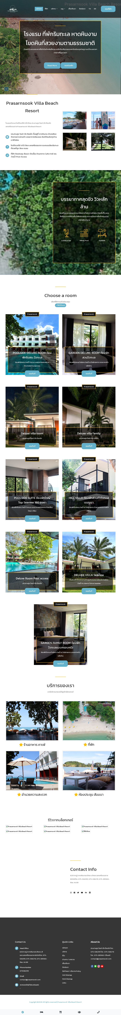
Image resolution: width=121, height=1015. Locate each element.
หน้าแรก (39, 9)
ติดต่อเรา (82, 9)
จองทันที (32, 373)
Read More (44, 65)
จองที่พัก (108, 8)
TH (90, 9)
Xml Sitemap (67, 975)
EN (95, 9)
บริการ (53, 9)
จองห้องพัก (61, 65)
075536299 (24, 971)
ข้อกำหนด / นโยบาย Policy (71, 971)
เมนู (62, 9)
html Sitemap (67, 979)
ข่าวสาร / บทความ (68, 959)
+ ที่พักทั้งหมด (60, 305)
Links (64, 983)
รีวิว (63, 955)
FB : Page (77, 65)
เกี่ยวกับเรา (72, 9)
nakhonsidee (87, 1002)
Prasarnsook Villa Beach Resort (70, 1002)
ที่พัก (46, 9)
